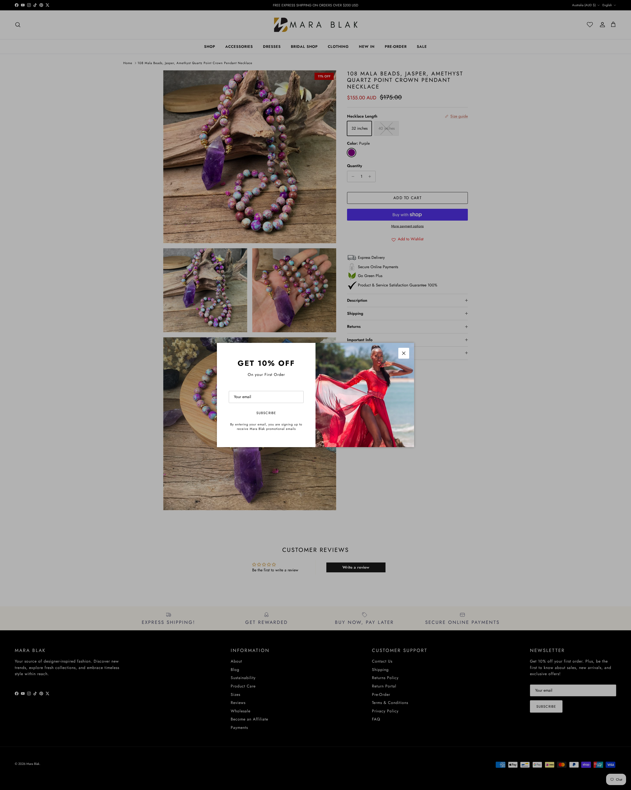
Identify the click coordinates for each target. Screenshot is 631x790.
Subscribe (266, 412)
